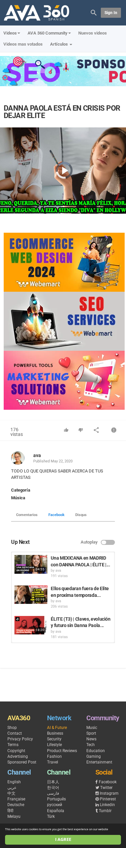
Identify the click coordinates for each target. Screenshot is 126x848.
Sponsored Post (21, 762)
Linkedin (107, 804)
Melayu (13, 816)
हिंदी (10, 810)
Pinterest (108, 799)
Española (55, 810)
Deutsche (15, 804)
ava (37, 455)
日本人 (53, 782)
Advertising (17, 756)
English (14, 782)
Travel (52, 762)
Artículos (59, 44)
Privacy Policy (20, 739)
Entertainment (99, 762)
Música (18, 497)
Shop (12, 727)
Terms (12, 744)
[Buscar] (94, 12)
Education (95, 750)
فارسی (53, 793)
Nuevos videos (92, 33)
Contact (14, 733)
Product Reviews (62, 750)
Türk (51, 816)
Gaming (93, 756)
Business (55, 733)
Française (16, 799)
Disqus (81, 515)
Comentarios (27, 515)
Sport (91, 733)
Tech (90, 744)
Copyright (16, 750)
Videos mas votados (23, 44)
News (91, 739)
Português (56, 799)
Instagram (109, 793)
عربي (11, 787)
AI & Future (57, 727)
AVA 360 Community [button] (48, 33)
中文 (11, 793)
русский (54, 804)
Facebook (56, 515)
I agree (63, 839)
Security (54, 739)
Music (91, 727)
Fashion (54, 756)
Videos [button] (10, 33)
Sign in (110, 12)
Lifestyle (54, 744)
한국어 (53, 787)
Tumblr (105, 810)
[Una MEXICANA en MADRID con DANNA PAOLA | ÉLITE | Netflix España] (30, 564)
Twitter (106, 787)
